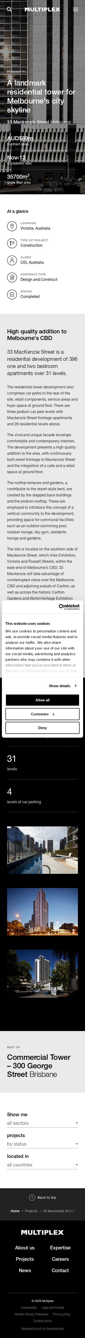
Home (15, 1211)
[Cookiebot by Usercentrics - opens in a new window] (60, 607)
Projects (31, 1211)
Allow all (42, 700)
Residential (17, 71)
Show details (59, 686)
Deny (42, 728)
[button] (9, 9)
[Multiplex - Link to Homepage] (42, 10)
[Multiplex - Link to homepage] (42, 1232)
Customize (40, 714)
